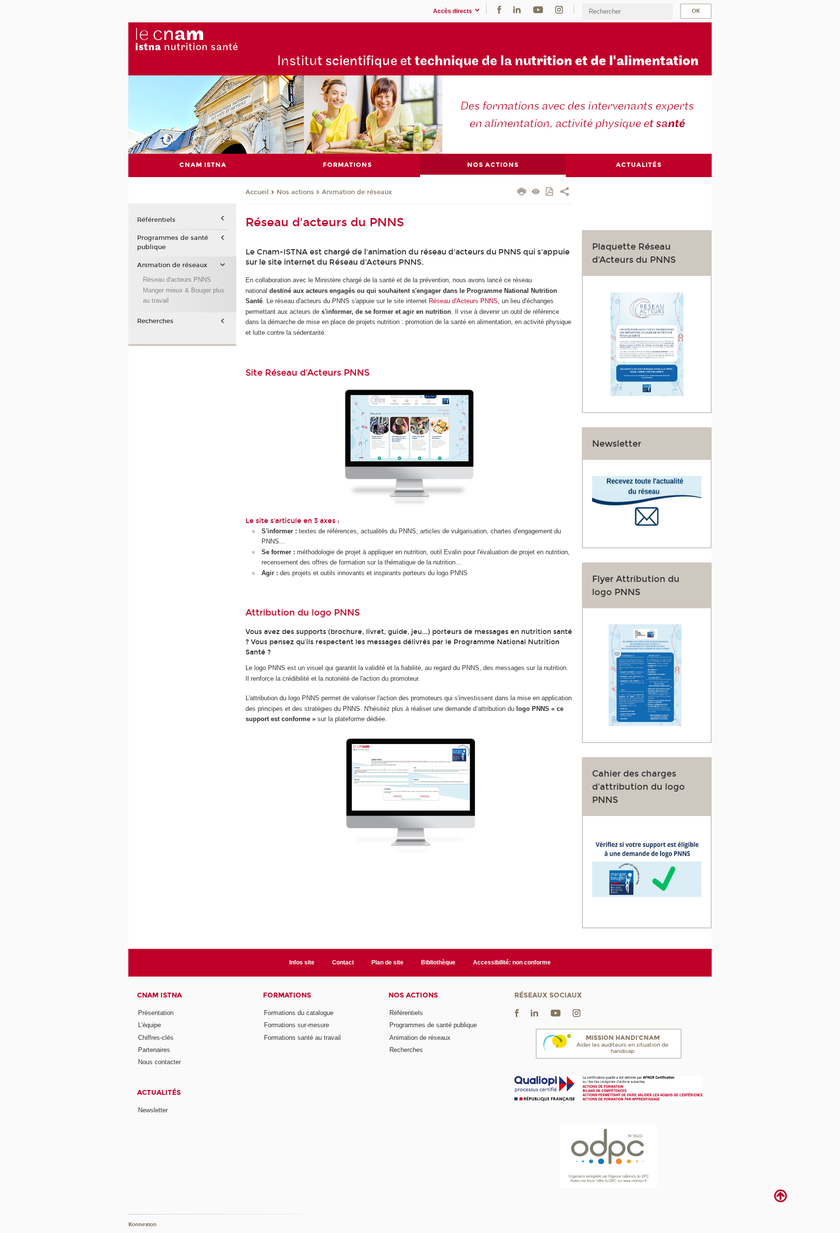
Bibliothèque (438, 962)
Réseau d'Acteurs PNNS (463, 301)
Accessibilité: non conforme (512, 962)
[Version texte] (536, 192)
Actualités (159, 1092)
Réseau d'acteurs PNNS (177, 279)
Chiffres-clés (156, 1037)
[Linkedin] (517, 9)
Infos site (302, 962)
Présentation (156, 1012)
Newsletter (153, 1110)
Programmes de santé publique (172, 242)
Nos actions (295, 192)
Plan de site (387, 962)
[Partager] (564, 193)
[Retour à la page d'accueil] (208, 39)
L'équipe (149, 1025)
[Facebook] (499, 9)
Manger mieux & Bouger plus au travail (184, 295)
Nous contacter (159, 1062)
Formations (287, 995)
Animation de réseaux (357, 192)
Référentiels (156, 220)
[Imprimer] (522, 193)
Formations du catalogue (298, 1012)
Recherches (155, 321)
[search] (627, 11)
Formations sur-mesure (296, 1025)
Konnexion (142, 1224)
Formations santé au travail (302, 1037)
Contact (343, 962)
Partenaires (154, 1049)
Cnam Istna (159, 995)
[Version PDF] (550, 192)
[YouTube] (538, 9)
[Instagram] (559, 9)
